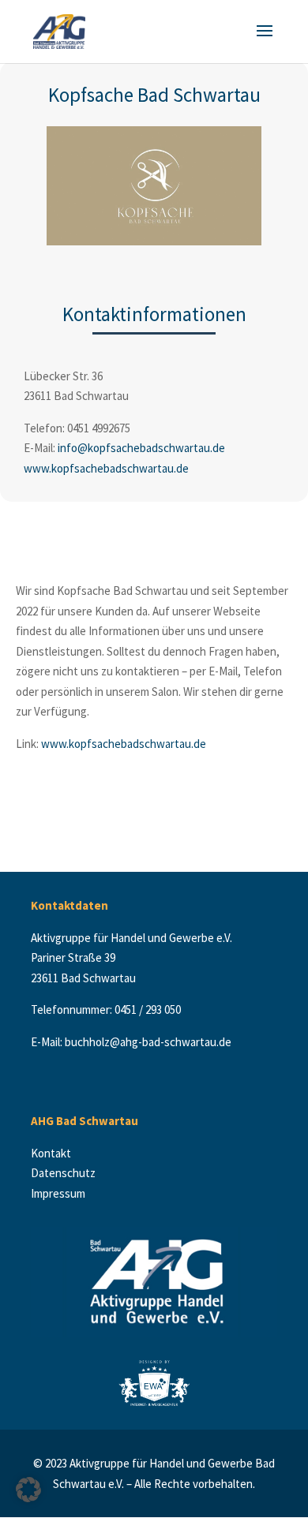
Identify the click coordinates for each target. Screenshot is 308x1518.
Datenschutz (64, 1172)
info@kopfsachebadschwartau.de (141, 447)
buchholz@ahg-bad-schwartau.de (148, 1041)
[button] (28, 1489)
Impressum (58, 1193)
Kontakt (54, 1153)
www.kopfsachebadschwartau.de (106, 468)
